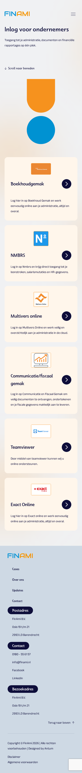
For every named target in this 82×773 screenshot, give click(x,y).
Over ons (18, 580)
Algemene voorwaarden (23, 762)
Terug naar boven (59, 723)
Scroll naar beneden (21, 68)
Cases (15, 569)
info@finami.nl (21, 662)
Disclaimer (14, 757)
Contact (17, 601)
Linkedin (17, 678)
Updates (17, 590)
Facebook (18, 670)
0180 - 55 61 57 (21, 654)
